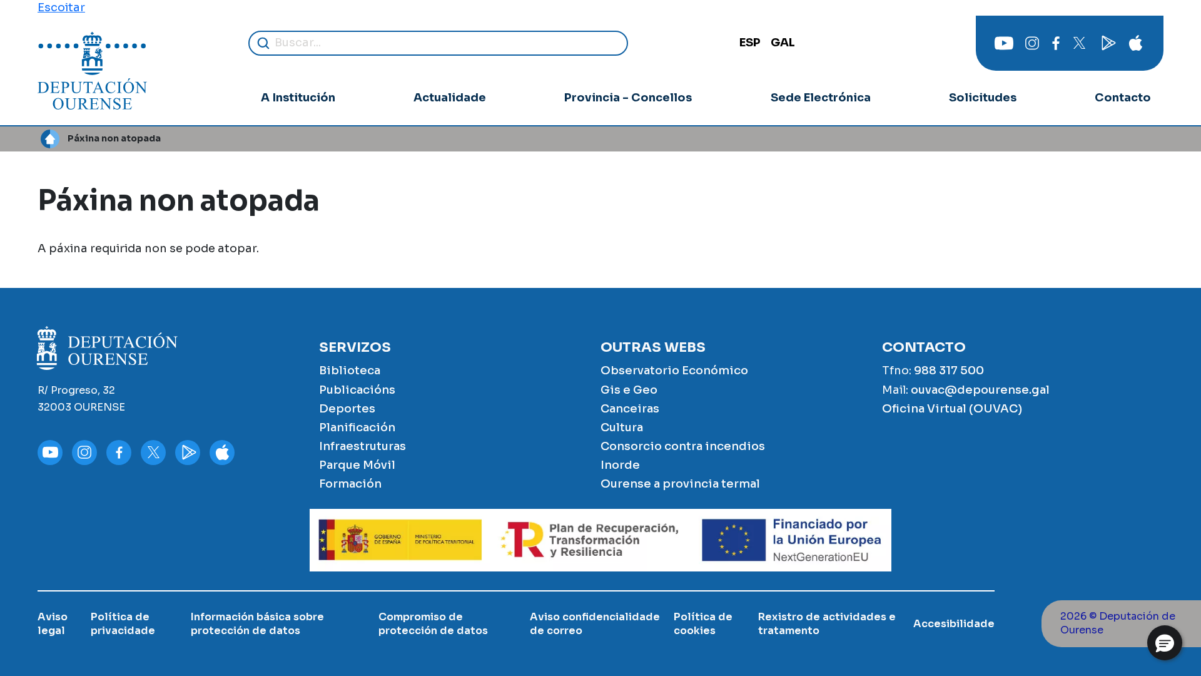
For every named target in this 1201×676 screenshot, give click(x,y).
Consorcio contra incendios (682, 446)
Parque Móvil (357, 465)
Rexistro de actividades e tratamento (827, 624)
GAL (783, 42)
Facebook (1055, 43)
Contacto (1123, 98)
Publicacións (357, 390)
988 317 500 (949, 370)
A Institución (298, 98)
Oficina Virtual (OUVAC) (952, 409)
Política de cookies (703, 624)
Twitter (1079, 43)
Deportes (347, 409)
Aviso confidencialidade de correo (595, 624)
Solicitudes (982, 98)
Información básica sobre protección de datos (257, 624)
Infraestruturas (362, 446)
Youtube (1004, 43)
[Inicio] (92, 71)
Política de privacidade (123, 624)
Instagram (1032, 43)
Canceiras (629, 409)
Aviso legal (53, 624)
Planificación (357, 427)
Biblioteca (349, 370)
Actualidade (449, 98)
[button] (1164, 642)
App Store (1135, 43)
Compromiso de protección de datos (433, 624)
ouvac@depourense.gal (980, 390)
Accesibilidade (954, 623)
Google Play (1107, 43)
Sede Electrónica (821, 98)
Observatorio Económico (674, 370)
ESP (750, 42)
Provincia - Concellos (628, 98)
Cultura (621, 427)
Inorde (620, 465)
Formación (350, 484)
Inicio (50, 139)
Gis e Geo (628, 390)
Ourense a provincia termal (680, 484)
